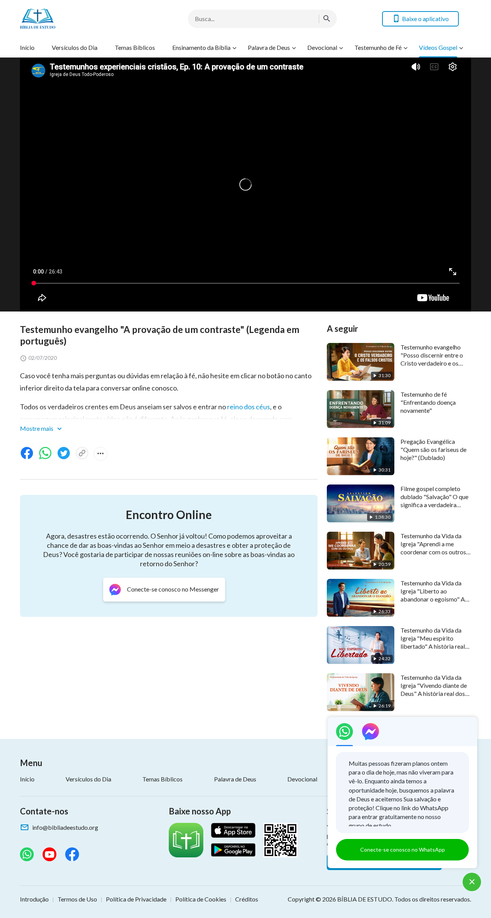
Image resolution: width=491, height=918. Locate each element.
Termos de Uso (77, 899)
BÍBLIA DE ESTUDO (364, 899)
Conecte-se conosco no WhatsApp (402, 849)
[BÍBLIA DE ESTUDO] (81, 18)
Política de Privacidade (136, 899)
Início (27, 47)
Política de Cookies (200, 899)
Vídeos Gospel (438, 47)
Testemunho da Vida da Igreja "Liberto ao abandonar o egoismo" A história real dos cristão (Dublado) (432, 599)
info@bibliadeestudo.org (65, 827)
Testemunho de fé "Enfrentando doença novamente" (428, 402)
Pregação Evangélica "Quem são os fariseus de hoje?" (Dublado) (433, 449)
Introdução (34, 899)
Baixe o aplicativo (425, 18)
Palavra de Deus (269, 47)
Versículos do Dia (74, 47)
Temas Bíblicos (135, 47)
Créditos (246, 899)
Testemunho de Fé (378, 47)
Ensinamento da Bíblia (201, 47)
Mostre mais (37, 428)
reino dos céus (248, 406)
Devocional (322, 47)
